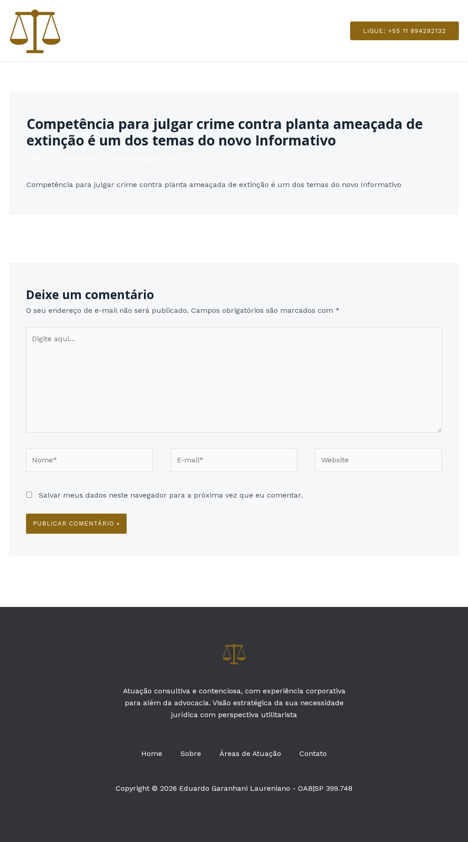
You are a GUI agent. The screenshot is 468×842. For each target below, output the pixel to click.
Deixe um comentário (65, 158)
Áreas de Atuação (248, 30)
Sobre (192, 30)
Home (157, 30)
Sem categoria (136, 158)
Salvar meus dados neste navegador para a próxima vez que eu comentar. (171, 495)
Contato (307, 30)
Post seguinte (429, 238)
